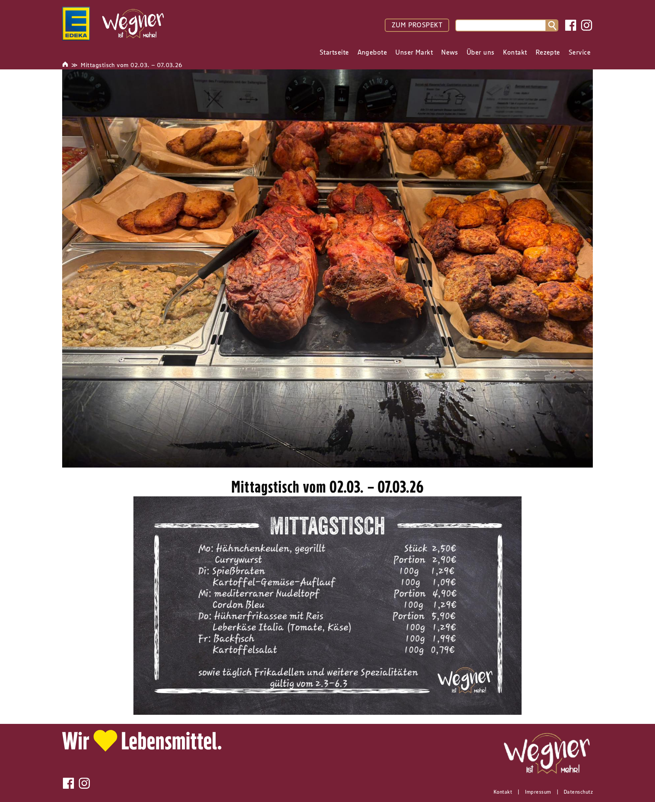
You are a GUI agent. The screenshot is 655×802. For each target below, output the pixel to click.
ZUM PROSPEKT (417, 25)
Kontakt (503, 791)
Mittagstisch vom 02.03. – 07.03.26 (131, 65)
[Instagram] (586, 25)
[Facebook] (570, 25)
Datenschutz (578, 791)
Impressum (538, 791)
